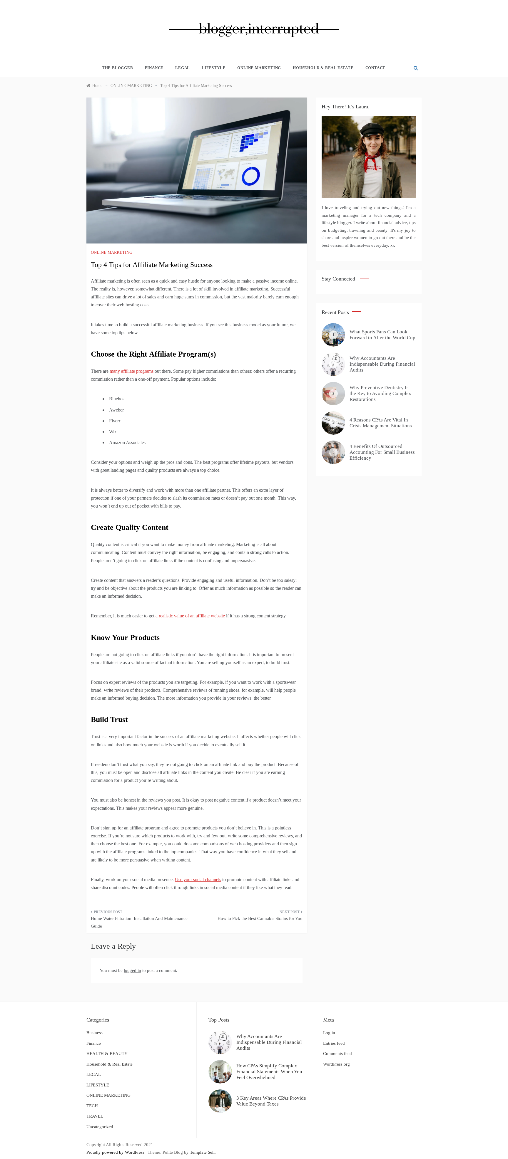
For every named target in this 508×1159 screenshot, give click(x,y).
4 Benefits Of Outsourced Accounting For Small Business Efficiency (382, 452)
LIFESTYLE (213, 67)
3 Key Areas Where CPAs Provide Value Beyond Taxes (271, 1101)
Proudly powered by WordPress (116, 1152)
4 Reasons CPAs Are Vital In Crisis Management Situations (381, 423)
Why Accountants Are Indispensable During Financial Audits (382, 364)
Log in (329, 1032)
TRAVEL (94, 1116)
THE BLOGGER (117, 67)
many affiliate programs (131, 371)
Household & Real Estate (323, 67)
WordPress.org (336, 1064)
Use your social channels (198, 879)
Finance (154, 67)
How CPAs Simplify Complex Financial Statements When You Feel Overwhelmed (269, 1072)
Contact (375, 67)
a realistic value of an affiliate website (190, 615)
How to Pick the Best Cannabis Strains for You (260, 918)
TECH (92, 1105)
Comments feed (337, 1053)
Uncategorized (99, 1126)
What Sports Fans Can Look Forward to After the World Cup (382, 334)
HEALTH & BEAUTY (107, 1053)
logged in (132, 970)
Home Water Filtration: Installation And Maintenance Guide (139, 922)
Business (94, 1032)
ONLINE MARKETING (259, 67)
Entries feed (334, 1043)
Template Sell (202, 1152)
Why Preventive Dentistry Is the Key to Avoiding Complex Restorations (380, 393)
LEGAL (182, 67)
